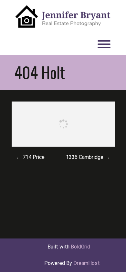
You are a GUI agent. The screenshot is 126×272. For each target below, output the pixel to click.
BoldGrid (80, 247)
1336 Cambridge (88, 157)
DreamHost (86, 263)
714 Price (30, 157)
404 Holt (40, 72)
